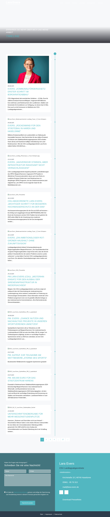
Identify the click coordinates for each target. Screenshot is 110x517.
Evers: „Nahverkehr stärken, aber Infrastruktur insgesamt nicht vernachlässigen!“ (28, 165)
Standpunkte (91, 3)
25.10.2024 (11, 273)
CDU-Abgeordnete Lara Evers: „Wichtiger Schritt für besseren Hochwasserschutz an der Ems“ (27, 204)
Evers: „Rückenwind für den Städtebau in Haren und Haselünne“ (24, 128)
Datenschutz (58, 514)
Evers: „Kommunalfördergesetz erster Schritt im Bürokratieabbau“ (26, 92)
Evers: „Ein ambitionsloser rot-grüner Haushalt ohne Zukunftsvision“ (26, 240)
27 (63, 439)
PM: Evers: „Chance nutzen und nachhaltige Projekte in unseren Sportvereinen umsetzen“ (27, 321)
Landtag (82, 3)
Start (61, 3)
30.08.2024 (11, 315)
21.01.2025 (11, 159)
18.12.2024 (11, 198)
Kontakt (100, 3)
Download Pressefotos (72, 500)
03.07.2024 (11, 352)
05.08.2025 (11, 122)
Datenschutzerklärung (20, 492)
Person (74, 3)
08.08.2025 (11, 86)
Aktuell (67, 3)
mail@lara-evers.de (71, 487)
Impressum (48, 514)
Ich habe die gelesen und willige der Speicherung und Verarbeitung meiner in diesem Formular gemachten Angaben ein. (28, 493)
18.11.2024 (11, 235)
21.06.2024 (11, 411)
